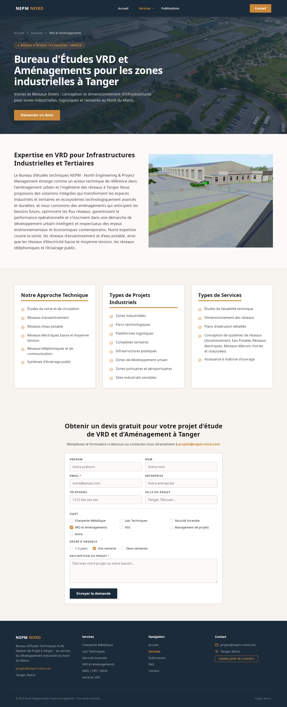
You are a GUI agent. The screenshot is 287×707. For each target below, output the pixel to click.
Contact (260, 8)
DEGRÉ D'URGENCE (83, 541)
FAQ (151, 664)
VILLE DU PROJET (157, 492)
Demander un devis (37, 115)
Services (147, 8)
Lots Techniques (93, 651)
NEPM (30, 8)
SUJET (74, 514)
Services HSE (91, 677)
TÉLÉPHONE (78, 492)
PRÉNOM (76, 459)
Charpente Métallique (97, 645)
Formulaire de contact (237, 659)
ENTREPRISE (154, 476)
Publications (170, 8)
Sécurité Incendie (94, 658)
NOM (149, 459)
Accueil (123, 8)
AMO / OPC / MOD (95, 671)
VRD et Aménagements (98, 664)
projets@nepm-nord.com (199, 444)
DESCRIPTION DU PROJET (90, 556)
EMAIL (76, 476)
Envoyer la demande (93, 593)
